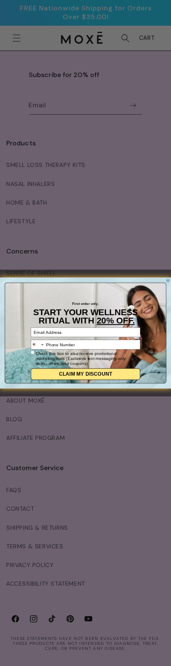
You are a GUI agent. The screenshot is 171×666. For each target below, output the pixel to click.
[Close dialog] (167, 280)
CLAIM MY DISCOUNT (85, 374)
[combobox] (37, 344)
